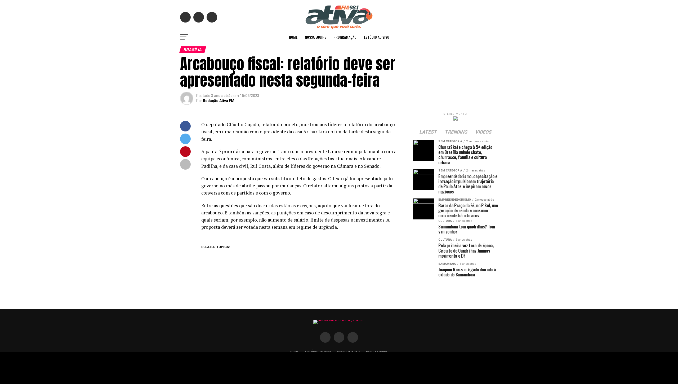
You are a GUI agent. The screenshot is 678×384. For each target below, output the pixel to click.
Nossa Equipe (315, 37)
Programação (344, 37)
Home (293, 37)
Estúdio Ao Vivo (376, 37)
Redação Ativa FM (218, 101)
